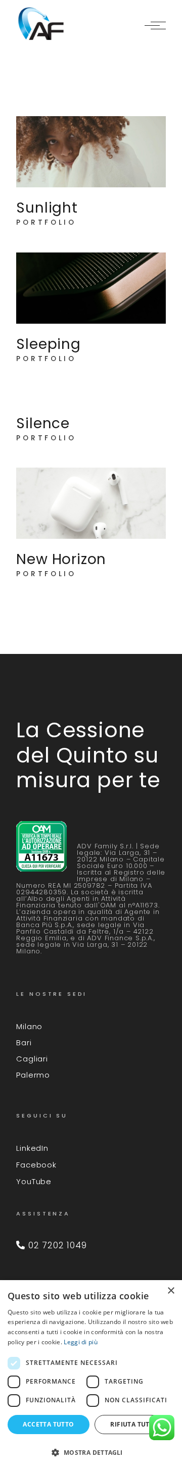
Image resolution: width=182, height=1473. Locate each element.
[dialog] (91, 1376)
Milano (29, 1026)
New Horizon (61, 559)
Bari (23, 1042)
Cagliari (32, 1058)
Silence (43, 423)
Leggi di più (81, 1342)
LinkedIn (32, 1148)
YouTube (34, 1181)
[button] (91, 1453)
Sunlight (46, 208)
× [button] (170, 1291)
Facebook (36, 1164)
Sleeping (48, 344)
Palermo (33, 1075)
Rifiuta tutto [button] (134, 1424)
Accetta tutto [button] (48, 1424)
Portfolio (46, 222)
